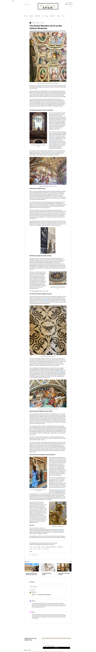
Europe (47, 15)
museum (38, 548)
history (43, 546)
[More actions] (65, 22)
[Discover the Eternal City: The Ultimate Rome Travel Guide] (32, 567)
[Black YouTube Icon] (66, 4)
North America (52, 15)
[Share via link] (37, 554)
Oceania (58, 15)
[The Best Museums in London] (48, 567)
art (42, 548)
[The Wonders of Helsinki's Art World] (64, 567)
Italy (35, 546)
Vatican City (46, 548)
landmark (39, 546)
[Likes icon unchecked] (32, 597)
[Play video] (48, 240)
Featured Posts (37, 15)
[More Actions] (65, 592)
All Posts (25, 15)
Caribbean (31, 15)
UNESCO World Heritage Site (51, 546)
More (63, 15)
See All (70, 561)
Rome (34, 548)
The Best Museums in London (47, 574)
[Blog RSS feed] (13, 1)
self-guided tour (60, 546)
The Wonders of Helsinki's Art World (64, 574)
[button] (71, 6)
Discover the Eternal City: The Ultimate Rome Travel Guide (32, 574)
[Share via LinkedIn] (34, 554)
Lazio (31, 548)
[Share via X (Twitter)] (32, 554)
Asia (43, 15)
